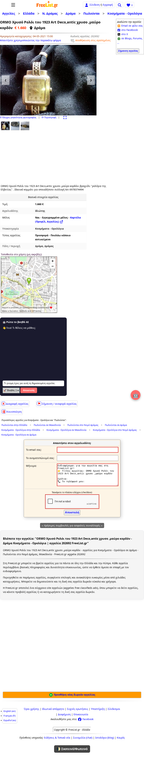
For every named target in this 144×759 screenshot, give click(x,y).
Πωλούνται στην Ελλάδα (14, 425)
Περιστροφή (49, 117)
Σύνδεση (95, 4)
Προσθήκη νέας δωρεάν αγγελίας (74, 694)
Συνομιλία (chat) (82, 737)
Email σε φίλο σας (132, 25)
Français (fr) (10, 715)
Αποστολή (28, 390)
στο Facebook (129, 30)
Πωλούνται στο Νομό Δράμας (82, 425)
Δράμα (71, 13)
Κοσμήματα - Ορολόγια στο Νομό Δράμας (115, 429)
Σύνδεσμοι (114, 709)
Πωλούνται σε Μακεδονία (47, 425)
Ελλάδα (28, 13)
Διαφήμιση (64, 714)
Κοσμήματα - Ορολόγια (124, 13)
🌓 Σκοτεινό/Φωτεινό (72, 749)
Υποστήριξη (98, 709)
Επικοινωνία (81, 714)
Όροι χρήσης (31, 709)
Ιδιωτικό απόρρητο (53, 709)
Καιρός (121, 737)
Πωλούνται (91, 13)
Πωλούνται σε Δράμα (116, 425)
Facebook (87, 719)
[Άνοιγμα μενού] (13, 5)
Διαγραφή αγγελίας (15, 404)
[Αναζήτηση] (119, 5)
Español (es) (10, 720)
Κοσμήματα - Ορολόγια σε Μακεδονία (66, 429)
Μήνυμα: (31, 465)
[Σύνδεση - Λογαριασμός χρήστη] (86, 4)
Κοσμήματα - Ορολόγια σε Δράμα (18, 434)
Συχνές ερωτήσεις (77, 709)
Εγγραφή (108, 4)
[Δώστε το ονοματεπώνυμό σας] (87, 457)
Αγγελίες (8, 13)
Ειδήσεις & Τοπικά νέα (57, 737)
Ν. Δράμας (50, 13)
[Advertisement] (30, 156)
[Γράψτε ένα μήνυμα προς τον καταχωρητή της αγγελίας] (87, 485)
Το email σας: (34, 449)
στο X (124, 34)
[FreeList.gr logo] (47, 5)
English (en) (10, 711)
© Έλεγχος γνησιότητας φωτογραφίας (18, 117)
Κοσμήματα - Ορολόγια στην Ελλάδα (20, 429)
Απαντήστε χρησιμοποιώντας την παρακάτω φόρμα (30, 40)
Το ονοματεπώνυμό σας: (40, 458)
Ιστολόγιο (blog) (104, 737)
